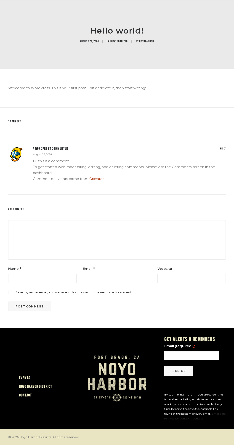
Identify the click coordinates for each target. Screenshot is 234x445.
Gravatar (96, 179)
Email (89, 268)
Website (164, 268)
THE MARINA (74, 15)
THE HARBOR (49, 15)
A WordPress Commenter (50, 148)
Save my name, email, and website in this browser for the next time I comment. (74, 292)
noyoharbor (146, 41)
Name (14, 268)
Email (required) (179, 346)
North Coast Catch (178, 15)
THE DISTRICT (144, 15)
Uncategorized (119, 41)
